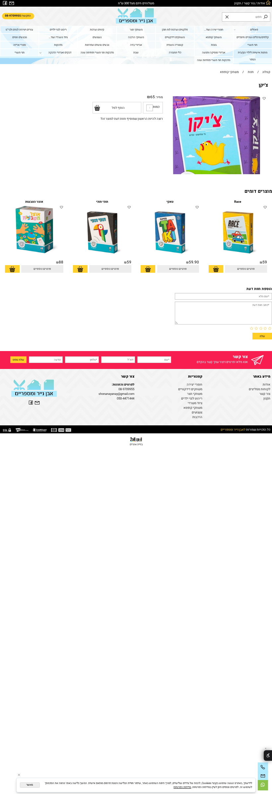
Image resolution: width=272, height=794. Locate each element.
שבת (136, 52)
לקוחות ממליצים (259, 389)
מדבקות (58, 45)
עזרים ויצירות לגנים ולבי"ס (19, 30)
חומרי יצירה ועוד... (213, 30)
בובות (214, 45)
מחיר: (159, 97)
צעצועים (97, 37)
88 (61, 262)
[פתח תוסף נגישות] (268, 755)
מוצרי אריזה (19, 45)
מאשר (29, 784)
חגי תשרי (252, 45)
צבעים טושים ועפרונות (97, 45)
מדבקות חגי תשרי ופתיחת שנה (97, 52)
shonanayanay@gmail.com (116, 394)
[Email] (263, 776)
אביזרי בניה (136, 45)
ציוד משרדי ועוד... (58, 37)
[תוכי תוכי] (102, 258)
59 (264, 262)
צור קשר (249, 3)
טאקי (170, 201)
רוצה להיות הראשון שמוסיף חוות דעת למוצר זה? (132, 118)
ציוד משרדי (195, 403)
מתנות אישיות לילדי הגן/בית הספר (252, 55)
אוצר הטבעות (34, 201)
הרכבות (197, 417)
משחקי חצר (136, 30)
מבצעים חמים (19, 37)
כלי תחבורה (175, 52)
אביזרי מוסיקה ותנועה (213, 52)
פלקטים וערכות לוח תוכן (175, 30)
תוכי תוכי (102, 201)
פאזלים (254, 30)
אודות (261, 3)
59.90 (194, 262)
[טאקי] (170, 258)
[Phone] (263, 767)
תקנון (237, 3)
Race (237, 201)
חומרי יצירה (194, 384)
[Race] (238, 258)
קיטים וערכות (97, 30)
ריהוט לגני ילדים (58, 30)
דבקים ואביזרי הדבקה (59, 52)
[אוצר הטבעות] (34, 258)
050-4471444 (125, 398)
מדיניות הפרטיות (182, 787)
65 (152, 97)
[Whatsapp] (263, 785)
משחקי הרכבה (136, 37)
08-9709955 (126, 389)
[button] (216, 269)
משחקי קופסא (214, 37)
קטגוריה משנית (175, 45)
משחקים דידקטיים (175, 37)
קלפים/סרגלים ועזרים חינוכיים (253, 37)
